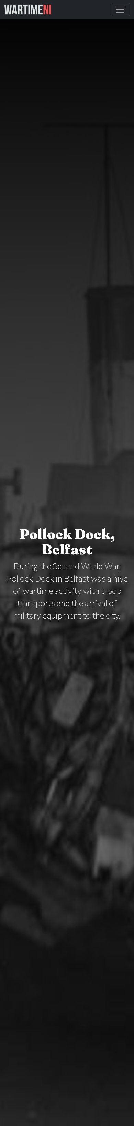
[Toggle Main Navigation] (120, 9)
